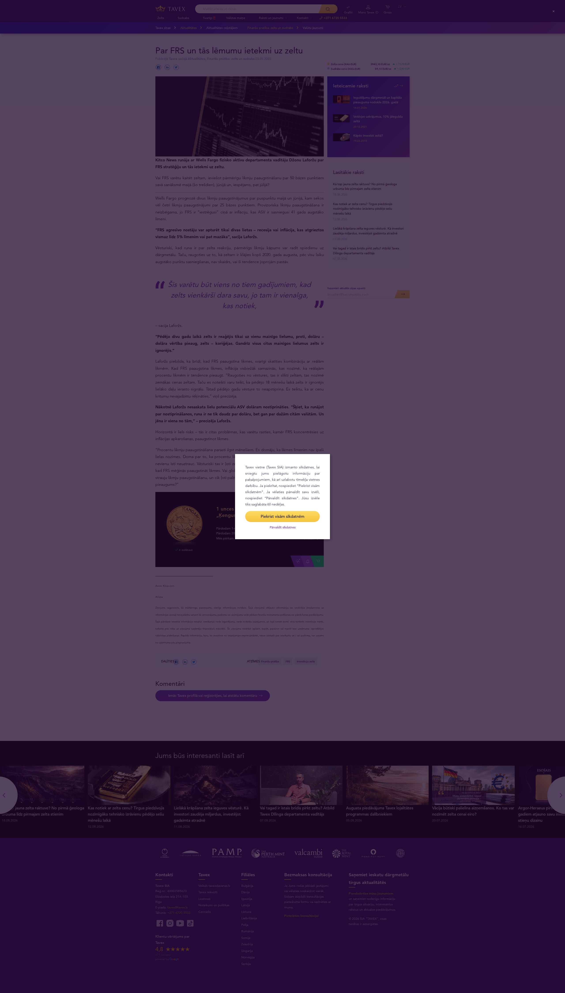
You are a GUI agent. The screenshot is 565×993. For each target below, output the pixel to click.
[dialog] (282, 496)
